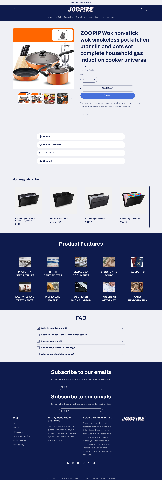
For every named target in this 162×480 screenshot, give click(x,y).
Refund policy (18, 445)
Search (16, 428)
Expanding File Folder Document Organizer (25, 220)
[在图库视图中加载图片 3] (49, 98)
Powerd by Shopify (66, 478)
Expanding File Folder (95, 219)
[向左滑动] (15, 98)
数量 (82, 75)
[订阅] (100, 387)
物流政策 (104, 478)
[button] (15, 9)
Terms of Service (19, 441)
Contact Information (21, 436)
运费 (91, 70)
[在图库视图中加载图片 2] (37, 98)
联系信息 (112, 478)
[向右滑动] (71, 98)
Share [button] (85, 114)
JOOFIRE (56, 478)
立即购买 (108, 96)
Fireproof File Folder (59, 219)
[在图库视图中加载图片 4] (62, 98)
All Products (18, 432)
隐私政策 (87, 478)
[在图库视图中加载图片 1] (24, 98)
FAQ (14, 423)
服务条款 (95, 478)
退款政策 (78, 478)
